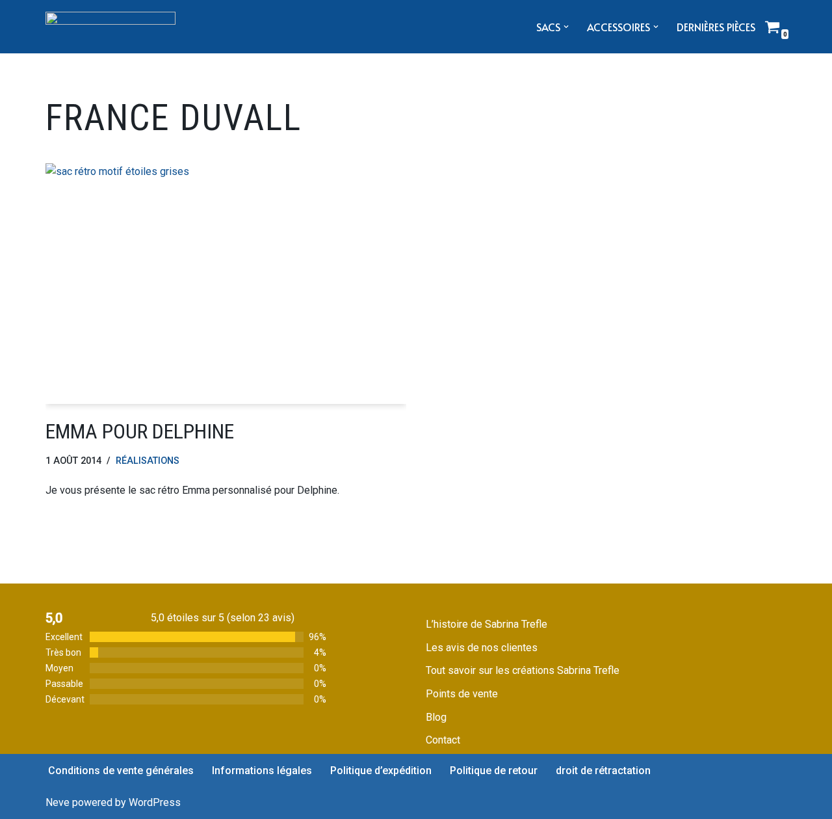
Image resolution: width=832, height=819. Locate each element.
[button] (566, 26)
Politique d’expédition (381, 770)
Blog (436, 717)
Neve (58, 802)
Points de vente (462, 694)
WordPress (155, 802)
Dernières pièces (716, 27)
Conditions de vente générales (121, 770)
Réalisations (147, 460)
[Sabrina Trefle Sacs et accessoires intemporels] (111, 27)
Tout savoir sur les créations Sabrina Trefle (522, 670)
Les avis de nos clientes (482, 647)
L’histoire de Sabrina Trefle (486, 624)
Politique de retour (494, 770)
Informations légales (262, 770)
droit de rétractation (603, 770)
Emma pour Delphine (140, 431)
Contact (443, 740)
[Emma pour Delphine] (226, 283)
